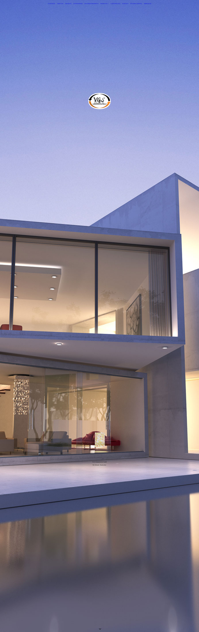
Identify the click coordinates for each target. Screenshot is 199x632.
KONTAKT (125, 3)
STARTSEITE (51, 3)
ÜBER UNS (60, 3)
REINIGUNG (104, 3)
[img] (99, 316)
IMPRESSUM (147, 3)
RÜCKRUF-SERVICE (136, 3)
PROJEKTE (68, 3)
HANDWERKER (78, 3)
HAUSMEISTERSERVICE (91, 3)
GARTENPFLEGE (115, 3)
